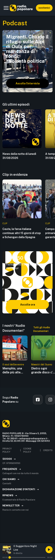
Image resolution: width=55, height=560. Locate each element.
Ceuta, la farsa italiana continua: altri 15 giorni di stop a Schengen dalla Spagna (21, 233)
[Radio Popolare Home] (21, 8)
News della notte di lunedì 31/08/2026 (19, 156)
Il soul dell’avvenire (13, 364)
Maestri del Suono (41, 364)
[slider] (9, 557)
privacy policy (7, 450)
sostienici (44, 7)
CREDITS (48, 450)
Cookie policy (27, 450)
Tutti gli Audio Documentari (41, 329)
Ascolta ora (27, 304)
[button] (6, 8)
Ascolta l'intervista (28, 83)
